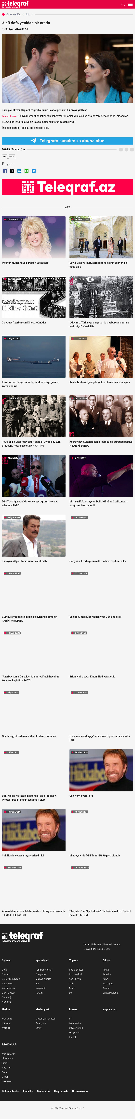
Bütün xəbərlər (10, 1091)
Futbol (72, 1037)
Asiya (105, 979)
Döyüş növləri (76, 1028)
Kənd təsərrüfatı (44, 969)
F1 (70, 1018)
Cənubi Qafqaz (110, 992)
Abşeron (6, 1067)
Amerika (107, 974)
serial (11, 156)
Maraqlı (6, 1028)
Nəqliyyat (40, 988)
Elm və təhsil (75, 974)
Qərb (4, 1072)
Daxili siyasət (8, 992)
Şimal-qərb (7, 1058)
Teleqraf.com (9, 116)
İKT (37, 983)
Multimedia (43, 1091)
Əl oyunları (74, 1032)
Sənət (38, 1028)
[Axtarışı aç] (123, 4)
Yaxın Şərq (108, 983)
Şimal (5, 1063)
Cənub (5, 1076)
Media (72, 988)
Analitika (6, 1002)
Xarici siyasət (8, 988)
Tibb (71, 983)
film (5, 156)
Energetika (41, 974)
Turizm (39, 992)
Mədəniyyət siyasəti (45, 1018)
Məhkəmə (7, 1018)
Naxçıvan (7, 1081)
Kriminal (6, 1023)
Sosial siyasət (76, 969)
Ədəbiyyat (41, 1023)
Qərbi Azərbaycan (11, 979)
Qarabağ (6, 997)
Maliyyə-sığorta (43, 979)
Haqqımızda (61, 1091)
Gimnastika (75, 1023)
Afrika (106, 969)
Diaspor (6, 974)
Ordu (4, 969)
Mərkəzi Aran (8, 1054)
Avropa (106, 988)
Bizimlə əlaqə (80, 1091)
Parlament (7, 983)
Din (70, 992)
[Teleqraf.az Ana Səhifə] (15, 4)
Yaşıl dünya (75, 979)
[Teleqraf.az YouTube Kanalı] (67, 187)
